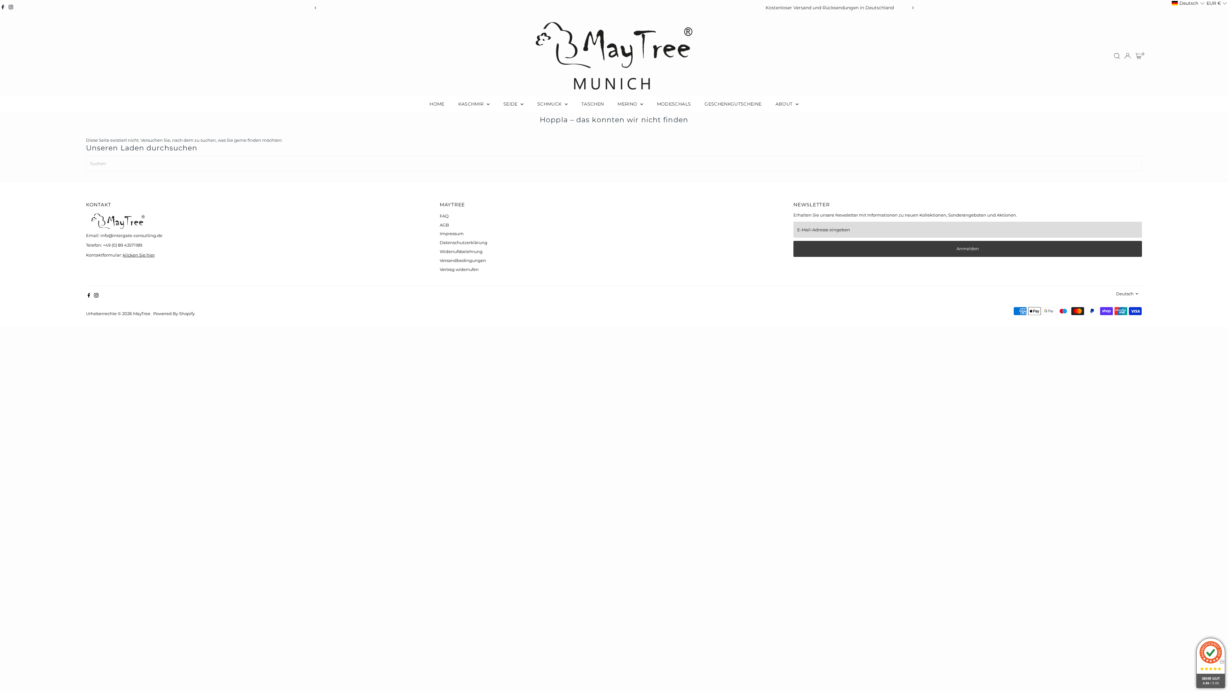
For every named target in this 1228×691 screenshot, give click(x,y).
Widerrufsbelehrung (461, 251)
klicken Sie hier (139, 255)
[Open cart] (1138, 56)
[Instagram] (11, 7)
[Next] (912, 8)
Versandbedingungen (463, 260)
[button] (1188, 3)
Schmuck (550, 104)
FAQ (444, 215)
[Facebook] (3, 7)
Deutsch (1125, 293)
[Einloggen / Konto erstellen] (1127, 56)
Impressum (452, 233)
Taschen (592, 104)
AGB (444, 224)
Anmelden (967, 248)
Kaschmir (471, 104)
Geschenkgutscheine (733, 104)
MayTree (141, 313)
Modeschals (674, 104)
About (784, 104)
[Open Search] (1117, 56)
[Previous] (315, 8)
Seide (511, 104)
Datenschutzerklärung (463, 242)
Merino (628, 104)
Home (436, 104)
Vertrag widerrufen (459, 269)
